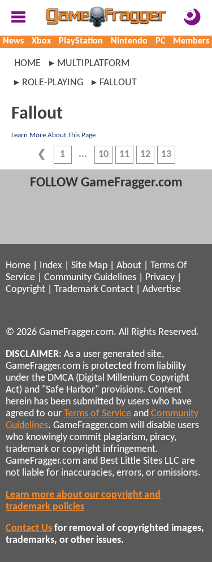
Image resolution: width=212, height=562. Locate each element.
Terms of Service (97, 414)
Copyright (25, 289)
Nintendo (129, 41)
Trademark (76, 289)
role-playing (52, 82)
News (13, 41)
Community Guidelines (90, 277)
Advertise (161, 289)
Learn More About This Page (53, 135)
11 (124, 154)
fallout (118, 82)
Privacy (160, 277)
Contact (117, 289)
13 (166, 154)
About (128, 266)
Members (191, 41)
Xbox (41, 41)
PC (160, 41)
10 (103, 154)
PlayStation (81, 41)
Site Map (89, 266)
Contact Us (29, 528)
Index (51, 266)
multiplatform (93, 63)
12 (145, 154)
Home (27, 63)
